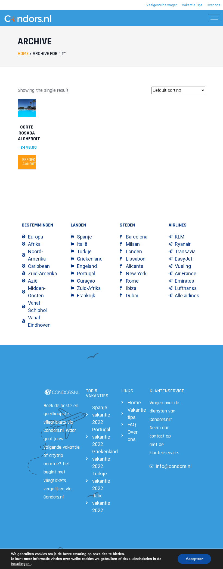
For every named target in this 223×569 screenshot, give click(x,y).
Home (23, 53)
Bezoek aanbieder (29, 162)
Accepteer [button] (194, 558)
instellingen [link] (21, 563)
